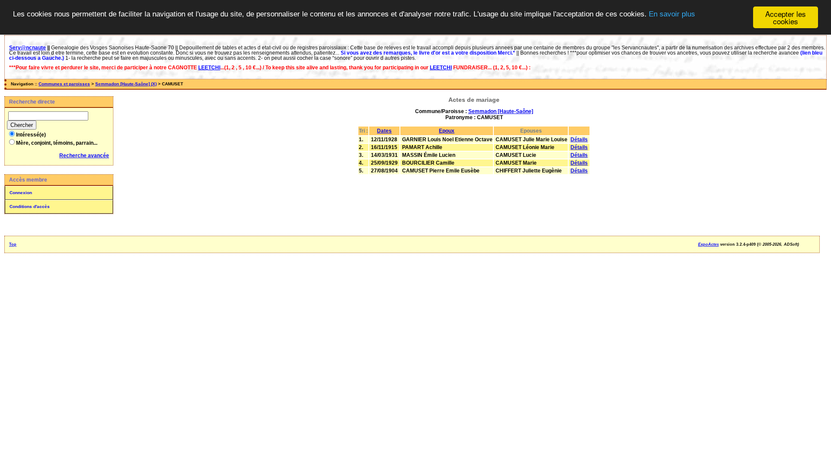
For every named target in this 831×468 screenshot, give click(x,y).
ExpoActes (708, 244)
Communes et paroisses (64, 83)
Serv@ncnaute (27, 48)
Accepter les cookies (785, 17)
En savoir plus (672, 14)
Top (12, 244)
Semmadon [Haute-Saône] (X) (126, 83)
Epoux (446, 131)
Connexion (21, 192)
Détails (579, 139)
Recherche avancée (84, 156)
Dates (384, 131)
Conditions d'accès (30, 206)
